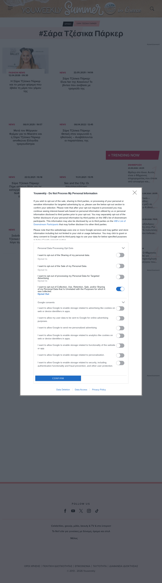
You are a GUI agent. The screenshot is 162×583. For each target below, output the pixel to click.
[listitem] (81, 248)
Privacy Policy (99, 389)
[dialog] (81, 291)
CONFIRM (58, 378)
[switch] (120, 255)
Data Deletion (63, 389)
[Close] (136, 194)
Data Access (81, 389)
